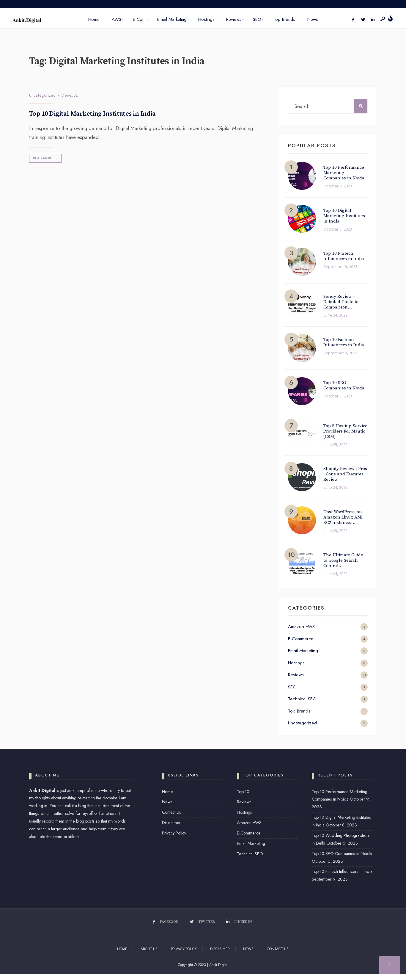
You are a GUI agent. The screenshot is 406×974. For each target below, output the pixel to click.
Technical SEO (302, 699)
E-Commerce (301, 638)
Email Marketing (172, 19)
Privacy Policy (174, 833)
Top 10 (243, 792)
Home (94, 19)
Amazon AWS (301, 626)
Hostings (206, 19)
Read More (45, 158)
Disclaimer (171, 823)
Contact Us (171, 812)
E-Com (139, 19)
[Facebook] (353, 20)
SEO (257, 19)
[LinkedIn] (373, 20)
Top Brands (284, 19)
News (312, 19)
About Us (149, 949)
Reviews (233, 19)
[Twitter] (363, 20)
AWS (116, 19)
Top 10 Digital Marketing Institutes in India (92, 113)
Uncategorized (42, 95)
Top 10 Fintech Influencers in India (342, 871)
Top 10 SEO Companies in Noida (342, 853)
